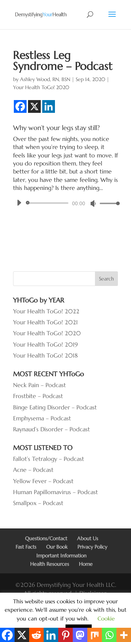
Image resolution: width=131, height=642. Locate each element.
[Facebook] (20, 106)
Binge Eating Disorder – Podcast (55, 407)
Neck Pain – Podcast (39, 385)
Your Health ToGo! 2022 (46, 311)
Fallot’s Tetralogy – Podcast (48, 458)
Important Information (61, 555)
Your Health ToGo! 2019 (45, 344)
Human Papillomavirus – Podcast (55, 492)
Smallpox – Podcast (38, 503)
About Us (87, 538)
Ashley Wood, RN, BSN (45, 79)
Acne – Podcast (33, 469)
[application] (65, 203)
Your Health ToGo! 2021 (45, 322)
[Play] (19, 203)
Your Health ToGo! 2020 (41, 87)
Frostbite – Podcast (38, 396)
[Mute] (93, 203)
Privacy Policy (92, 546)
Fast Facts (26, 546)
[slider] (108, 203)
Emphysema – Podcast (42, 418)
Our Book (57, 546)
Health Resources (49, 564)
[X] (34, 106)
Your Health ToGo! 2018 (45, 355)
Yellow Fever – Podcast (43, 481)
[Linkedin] (48, 106)
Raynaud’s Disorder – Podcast (51, 429)
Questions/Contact (46, 538)
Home (86, 564)
